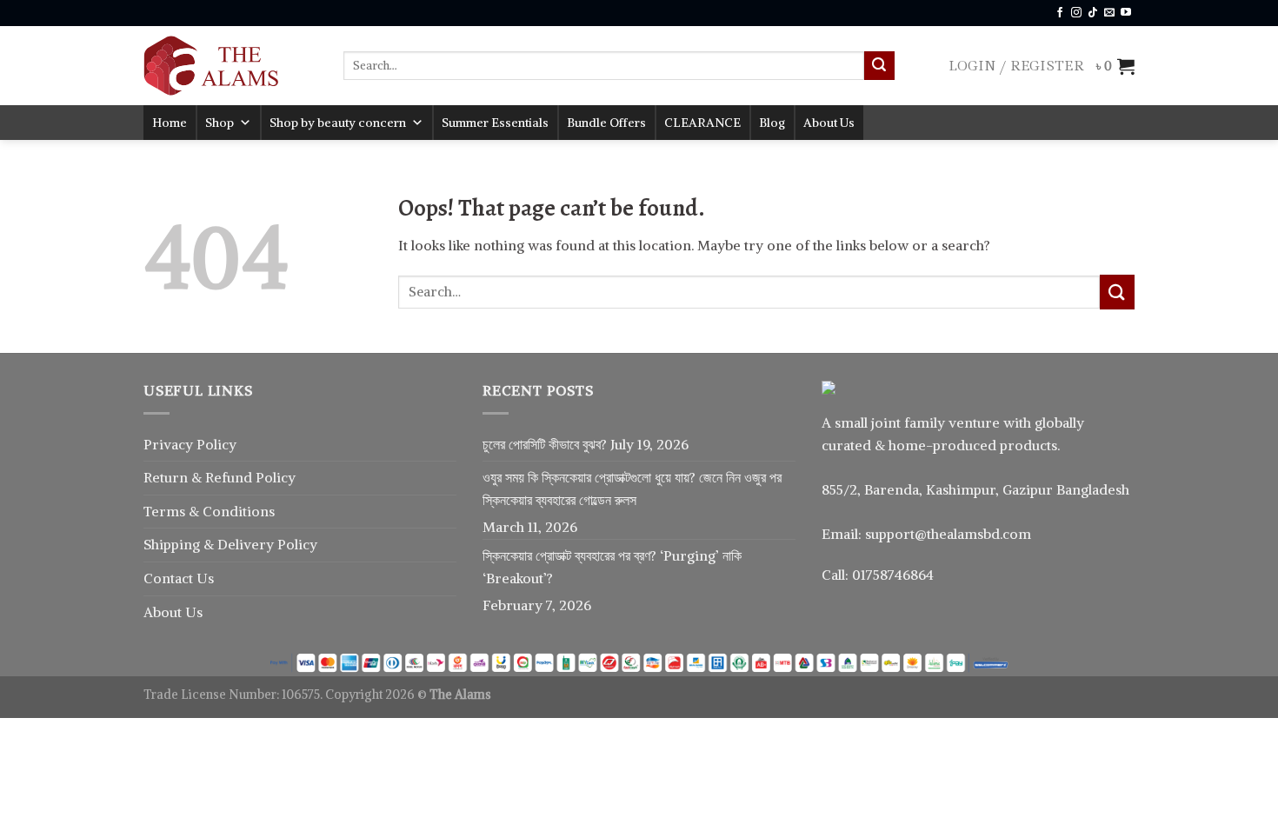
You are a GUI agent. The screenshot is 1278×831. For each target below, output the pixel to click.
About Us (829, 122)
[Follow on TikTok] (1093, 13)
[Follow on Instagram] (1076, 13)
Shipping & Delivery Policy (230, 544)
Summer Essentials (495, 122)
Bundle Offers (606, 122)
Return (167, 477)
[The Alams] (230, 65)
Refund (230, 477)
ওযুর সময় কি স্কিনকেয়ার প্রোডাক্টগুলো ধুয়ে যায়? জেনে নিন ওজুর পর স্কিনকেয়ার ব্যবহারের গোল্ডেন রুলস (632, 489)
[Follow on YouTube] (1126, 13)
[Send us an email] (1109, 13)
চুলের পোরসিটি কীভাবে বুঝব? (545, 444)
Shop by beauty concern (338, 122)
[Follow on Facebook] (1060, 13)
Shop (219, 122)
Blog (772, 122)
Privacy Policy (189, 444)
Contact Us (178, 578)
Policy (276, 477)
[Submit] (879, 66)
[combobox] (603, 65)
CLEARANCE (702, 122)
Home (169, 122)
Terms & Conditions (209, 511)
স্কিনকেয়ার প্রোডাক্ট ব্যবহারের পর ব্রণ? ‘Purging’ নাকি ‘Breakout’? (612, 567)
